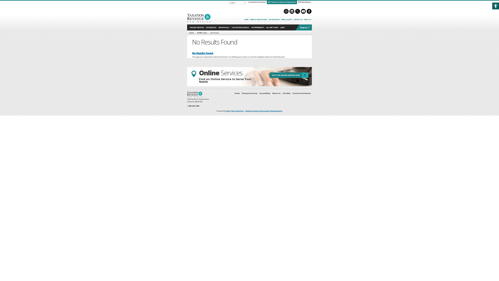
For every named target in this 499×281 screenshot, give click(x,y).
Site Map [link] (286, 93)
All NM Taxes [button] (272, 27)
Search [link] (303, 27)
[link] (495, 6)
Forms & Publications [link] (258, 19)
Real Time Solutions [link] (235, 111)
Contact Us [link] (298, 19)
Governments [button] (257, 27)
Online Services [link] (197, 27)
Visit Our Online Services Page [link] (286, 75)
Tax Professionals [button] (240, 27)
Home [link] (246, 19)
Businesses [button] (211, 27)
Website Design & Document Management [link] (264, 111)
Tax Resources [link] (274, 19)
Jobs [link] (282, 27)
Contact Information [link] (301, 93)
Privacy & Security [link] (249, 93)
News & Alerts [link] (286, 19)
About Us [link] (307, 19)
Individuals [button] (223, 27)
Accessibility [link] (264, 93)
